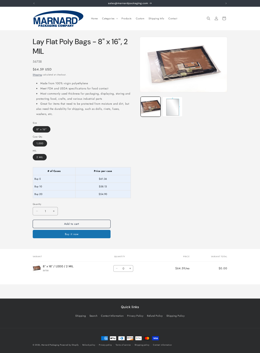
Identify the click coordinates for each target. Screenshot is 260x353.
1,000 (39, 143)
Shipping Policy (175, 316)
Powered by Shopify (69, 344)
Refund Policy (155, 316)
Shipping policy (142, 344)
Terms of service (123, 344)
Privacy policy (105, 344)
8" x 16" (41, 129)
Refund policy (88, 344)
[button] (109, 18)
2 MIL (39, 157)
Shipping (37, 74)
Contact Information (112, 316)
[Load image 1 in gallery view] (151, 107)
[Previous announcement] (34, 3)
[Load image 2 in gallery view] (172, 107)
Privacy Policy (135, 316)
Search (93, 316)
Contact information (162, 344)
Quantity (37, 204)
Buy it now (72, 234)
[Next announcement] (226, 3)
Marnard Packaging (50, 344)
